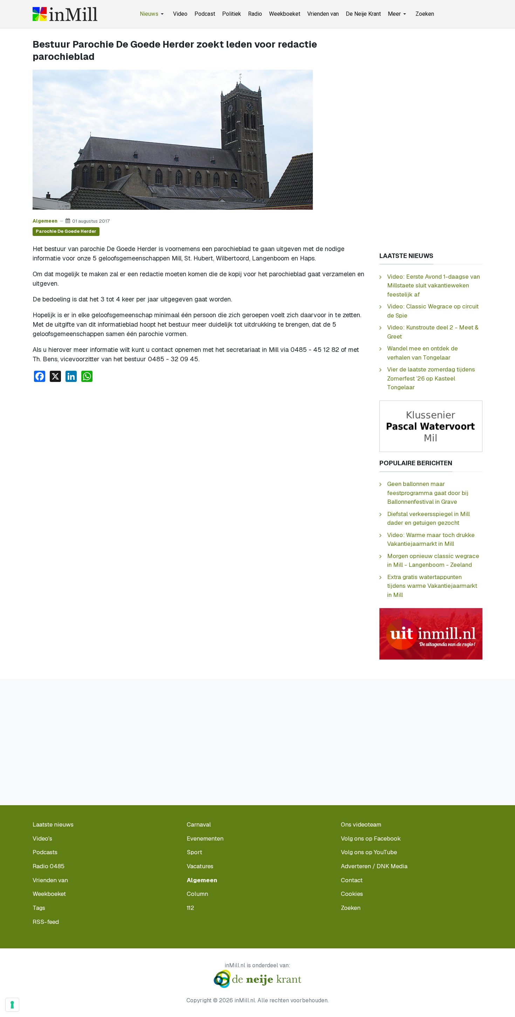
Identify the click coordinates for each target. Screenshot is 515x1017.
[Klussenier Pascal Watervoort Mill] (430, 426)
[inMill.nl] (65, 14)
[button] (153, 14)
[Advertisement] (200, 440)
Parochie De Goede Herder (66, 231)
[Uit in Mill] (430, 633)
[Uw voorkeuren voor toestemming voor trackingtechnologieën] (12, 1004)
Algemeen (45, 221)
